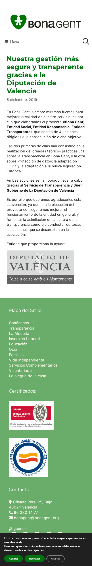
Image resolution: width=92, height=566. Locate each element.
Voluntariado (20, 370)
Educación (19, 344)
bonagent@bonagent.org (36, 518)
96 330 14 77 (25, 512)
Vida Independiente (26, 360)
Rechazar (34, 558)
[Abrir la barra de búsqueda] (86, 41)
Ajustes (55, 558)
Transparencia (22, 328)
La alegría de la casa (27, 376)
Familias (16, 355)
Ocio (13, 349)
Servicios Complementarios (33, 365)
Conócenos (19, 323)
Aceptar (13, 558)
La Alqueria (19, 333)
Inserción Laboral (24, 338)
